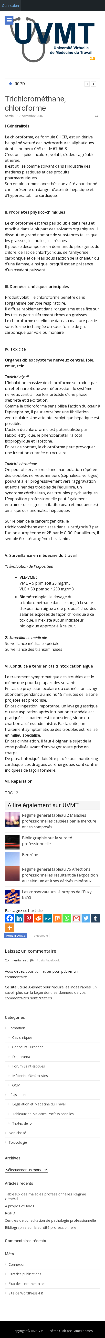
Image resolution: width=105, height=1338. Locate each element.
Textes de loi (22, 1123)
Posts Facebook (48, 960)
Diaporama (21, 1057)
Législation (17, 1095)
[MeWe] (47, 918)
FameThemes (83, 1331)
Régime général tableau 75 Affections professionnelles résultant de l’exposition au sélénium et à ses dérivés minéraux (60, 875)
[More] (9, 927)
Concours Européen (27, 1047)
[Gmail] (76, 918)
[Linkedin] (19, 918)
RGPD (20, 83)
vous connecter (39, 971)
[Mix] (57, 918)
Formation (17, 1028)
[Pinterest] (28, 918)
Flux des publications (25, 1274)
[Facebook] (9, 918)
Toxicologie (40, 935)
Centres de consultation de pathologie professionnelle (50, 1220)
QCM (16, 1085)
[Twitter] (86, 918)
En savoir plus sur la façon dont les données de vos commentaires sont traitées (51, 992)
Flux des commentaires (27, 1284)
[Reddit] (38, 918)
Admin (9, 116)
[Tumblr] (95, 918)
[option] (55, 84)
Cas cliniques (22, 1037)
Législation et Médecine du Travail (39, 1104)
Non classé (17, 1133)
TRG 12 (11, 793)
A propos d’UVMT (20, 1206)
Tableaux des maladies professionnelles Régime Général (45, 1196)
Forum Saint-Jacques (28, 1066)
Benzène (30, 854)
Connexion (10, 5)
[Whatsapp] (67, 918)
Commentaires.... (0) (19, 960)
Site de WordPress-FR (26, 1293)
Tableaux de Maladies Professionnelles (43, 1114)
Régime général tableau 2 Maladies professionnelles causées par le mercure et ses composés (59, 821)
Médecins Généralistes (30, 1076)
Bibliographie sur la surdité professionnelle (40, 1227)
